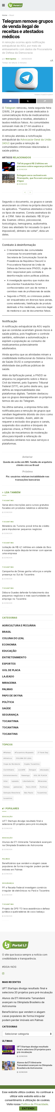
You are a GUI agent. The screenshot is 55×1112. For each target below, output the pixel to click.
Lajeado (8, 676)
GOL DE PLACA (11, 670)
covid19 (21, 770)
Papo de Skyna (12, 695)
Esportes (9, 663)
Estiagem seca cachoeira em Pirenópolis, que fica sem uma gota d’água (35, 178)
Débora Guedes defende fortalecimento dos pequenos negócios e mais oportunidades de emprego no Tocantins (26, 595)
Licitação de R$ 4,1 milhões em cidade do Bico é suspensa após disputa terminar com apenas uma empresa (27, 550)
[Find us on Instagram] (3, 974)
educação (44, 770)
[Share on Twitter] (27, 101)
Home (4, 15)
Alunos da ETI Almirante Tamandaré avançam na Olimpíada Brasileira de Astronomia (23, 1002)
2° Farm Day (43, 753)
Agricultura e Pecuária (19, 625)
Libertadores (28, 781)
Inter (6, 781)
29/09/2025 (26, 59)
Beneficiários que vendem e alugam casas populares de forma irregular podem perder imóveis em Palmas (25, 866)
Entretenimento (14, 657)
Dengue (32, 770)
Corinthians (9, 770)
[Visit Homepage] (15, 5)
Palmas (7, 689)
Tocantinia (10, 721)
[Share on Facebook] (10, 101)
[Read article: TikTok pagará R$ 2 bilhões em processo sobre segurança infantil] (8, 166)
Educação (9, 650)
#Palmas (7, 753)
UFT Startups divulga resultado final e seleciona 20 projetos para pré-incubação (34, 1049)
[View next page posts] (30, 192)
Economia (9, 644)
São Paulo (28, 793)
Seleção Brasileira (12, 793)
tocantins (8, 798)
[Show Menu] (3, 5)
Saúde (6, 708)
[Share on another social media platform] (45, 101)
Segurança (10, 714)
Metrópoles (11, 59)
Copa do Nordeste (12, 764)
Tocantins (8, 500)
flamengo (25, 775)
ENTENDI (28, 1108)
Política (8, 702)
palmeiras (18, 787)
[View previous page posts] (25, 192)
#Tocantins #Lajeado (24, 753)
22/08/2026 (22, 169)
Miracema (9, 682)
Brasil (11, 15)
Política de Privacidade (34, 1104)
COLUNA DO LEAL (13, 638)
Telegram (10, 107)
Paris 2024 (31, 787)
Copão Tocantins (32, 764)
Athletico (8, 758)
